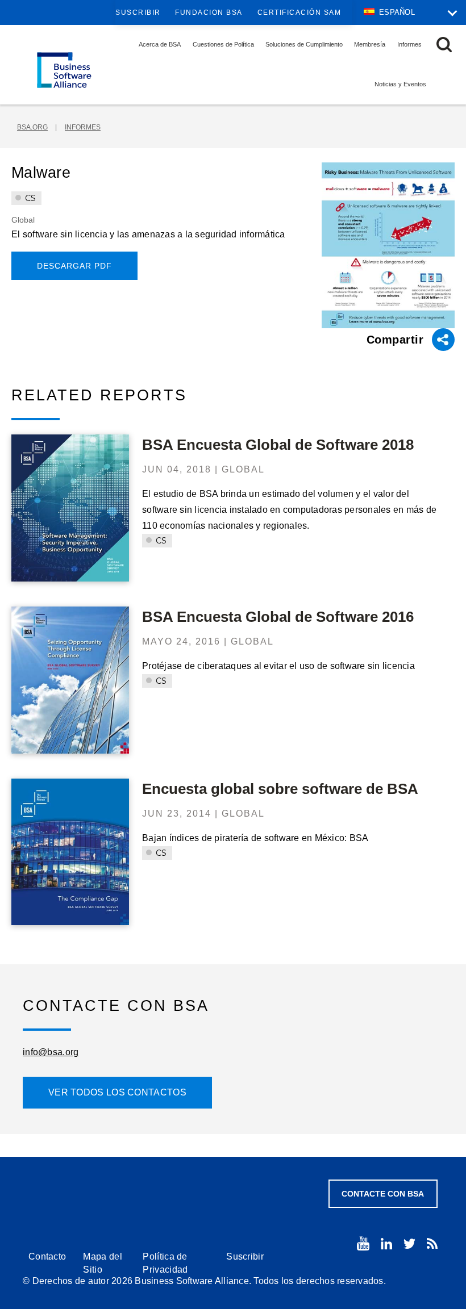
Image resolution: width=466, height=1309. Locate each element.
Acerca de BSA (160, 44)
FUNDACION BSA (209, 12)
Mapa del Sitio (102, 1263)
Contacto (47, 1256)
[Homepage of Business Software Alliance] (64, 70)
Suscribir (138, 12)
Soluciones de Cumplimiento (304, 44)
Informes (409, 44)
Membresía (369, 44)
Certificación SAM (299, 12)
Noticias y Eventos (400, 84)
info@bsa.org (51, 1052)
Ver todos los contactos (117, 1092)
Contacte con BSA (383, 1193)
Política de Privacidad (165, 1263)
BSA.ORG (32, 127)
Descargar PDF (74, 265)
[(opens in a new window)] (363, 1243)
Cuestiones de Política (223, 44)
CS (29, 198)
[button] (444, 44)
